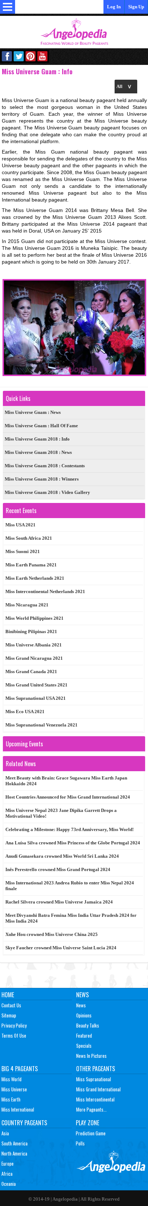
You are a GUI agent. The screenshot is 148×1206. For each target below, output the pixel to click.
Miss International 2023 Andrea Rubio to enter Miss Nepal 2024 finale (69, 885)
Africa (7, 1173)
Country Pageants (24, 1122)
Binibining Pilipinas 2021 (31, 631)
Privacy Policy (14, 1025)
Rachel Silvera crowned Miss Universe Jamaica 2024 (59, 902)
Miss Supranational (93, 1079)
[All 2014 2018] (126, 86)
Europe (7, 1163)
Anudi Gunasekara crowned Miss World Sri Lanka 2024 (62, 856)
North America (14, 1153)
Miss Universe (14, 1089)
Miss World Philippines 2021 (34, 618)
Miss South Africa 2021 (28, 538)
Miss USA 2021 (20, 524)
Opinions (84, 1015)
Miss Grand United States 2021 (36, 685)
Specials (84, 1045)
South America (14, 1143)
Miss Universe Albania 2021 (33, 645)
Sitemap (8, 1015)
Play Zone (87, 1122)
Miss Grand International (98, 1089)
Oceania (8, 1183)
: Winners (42, 479)
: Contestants (45, 465)
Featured (84, 1035)
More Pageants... (91, 1109)
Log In (114, 6)
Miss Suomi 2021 (22, 551)
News (82, 994)
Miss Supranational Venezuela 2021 (41, 725)
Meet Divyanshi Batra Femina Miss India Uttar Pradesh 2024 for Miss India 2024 (71, 918)
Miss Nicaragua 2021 (26, 605)
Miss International (17, 1109)
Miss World (11, 1079)
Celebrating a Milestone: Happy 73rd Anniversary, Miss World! (69, 829)
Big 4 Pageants (19, 1068)
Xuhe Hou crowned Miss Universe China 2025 (51, 934)
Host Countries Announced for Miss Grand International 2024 (67, 797)
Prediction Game (91, 1133)
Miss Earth (10, 1099)
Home (7, 994)
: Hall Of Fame (41, 425)
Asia (5, 1133)
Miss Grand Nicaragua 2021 (34, 658)
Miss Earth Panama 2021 (31, 564)
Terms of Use (13, 1035)
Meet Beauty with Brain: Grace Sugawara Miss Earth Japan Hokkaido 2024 (66, 780)
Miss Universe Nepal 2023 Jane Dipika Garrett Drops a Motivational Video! (61, 813)
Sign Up (136, 6)
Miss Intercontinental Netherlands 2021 (45, 591)
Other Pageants (95, 1068)
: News (33, 412)
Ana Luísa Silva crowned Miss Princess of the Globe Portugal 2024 (72, 842)
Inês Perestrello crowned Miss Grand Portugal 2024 (57, 869)
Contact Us (11, 1005)
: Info (37, 439)
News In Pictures (91, 1055)
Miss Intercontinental (95, 1099)
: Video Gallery (47, 492)
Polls (80, 1143)
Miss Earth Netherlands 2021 (34, 578)
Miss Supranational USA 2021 (35, 698)
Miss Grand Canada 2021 (31, 671)
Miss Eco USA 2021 (25, 711)
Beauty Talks (87, 1025)
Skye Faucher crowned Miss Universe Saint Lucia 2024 (60, 947)
